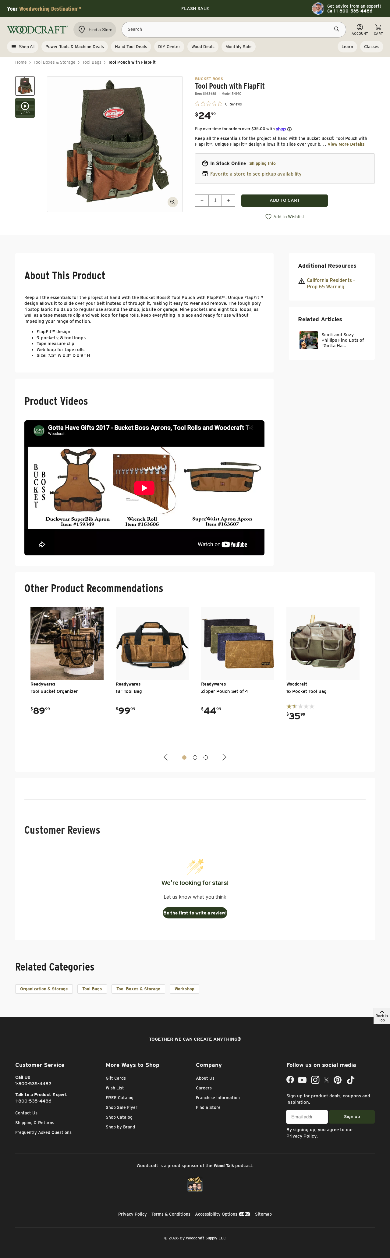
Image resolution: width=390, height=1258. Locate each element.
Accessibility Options (216, 1214)
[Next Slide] (224, 757)
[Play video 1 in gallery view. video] (25, 108)
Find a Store (208, 1107)
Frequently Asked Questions (43, 1132)
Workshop (184, 988)
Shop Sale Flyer (121, 1107)
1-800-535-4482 (33, 1083)
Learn (347, 46)
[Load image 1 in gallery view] (25, 86)
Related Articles (320, 319)
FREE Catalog (119, 1097)
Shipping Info (262, 163)
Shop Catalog (119, 1117)
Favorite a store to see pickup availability (256, 174)
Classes (371, 46)
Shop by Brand (120, 1126)
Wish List (115, 1087)
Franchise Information (218, 1097)
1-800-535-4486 (33, 1101)
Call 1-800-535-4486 (349, 11)
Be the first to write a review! (195, 913)
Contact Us (26, 1112)
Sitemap (263, 1214)
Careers (204, 1087)
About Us (205, 1078)
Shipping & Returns (34, 1122)
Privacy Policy (301, 1136)
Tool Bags (91, 62)
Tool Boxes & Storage (55, 62)
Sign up (352, 1116)
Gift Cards (116, 1078)
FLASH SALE (195, 8)
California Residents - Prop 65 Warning (331, 283)
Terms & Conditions (170, 1214)
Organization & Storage (44, 988)
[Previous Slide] (166, 757)
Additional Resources (327, 265)
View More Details (346, 144)
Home (21, 62)
